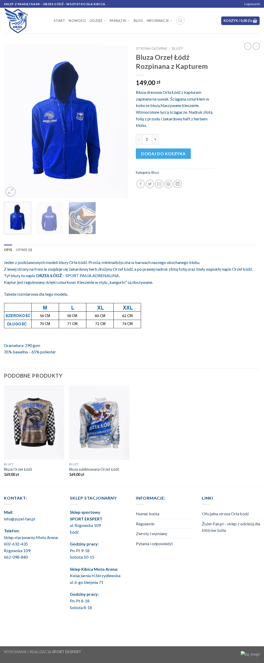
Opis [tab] (8, 250)
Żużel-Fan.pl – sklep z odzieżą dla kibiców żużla (231, 527)
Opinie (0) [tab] (24, 250)
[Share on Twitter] (150, 184)
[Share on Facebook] (140, 184)
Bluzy (177, 48)
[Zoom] (11, 192)
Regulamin (145, 523)
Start (59, 21)
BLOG (138, 21)
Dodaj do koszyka (163, 153)
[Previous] (13, 120)
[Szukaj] (180, 20)
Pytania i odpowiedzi (154, 543)
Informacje (158, 21)
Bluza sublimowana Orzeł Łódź (94, 469)
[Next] (119, 120)
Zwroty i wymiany (151, 533)
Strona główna (151, 48)
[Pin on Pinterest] (168, 184)
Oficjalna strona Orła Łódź (225, 513)
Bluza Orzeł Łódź (18, 469)
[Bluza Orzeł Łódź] (34, 422)
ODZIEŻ (96, 21)
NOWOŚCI (77, 21)
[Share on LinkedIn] (178, 184)
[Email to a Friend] (159, 184)
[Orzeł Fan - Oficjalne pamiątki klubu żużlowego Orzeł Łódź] (25, 21)
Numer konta (147, 513)
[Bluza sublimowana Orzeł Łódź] (99, 422)
